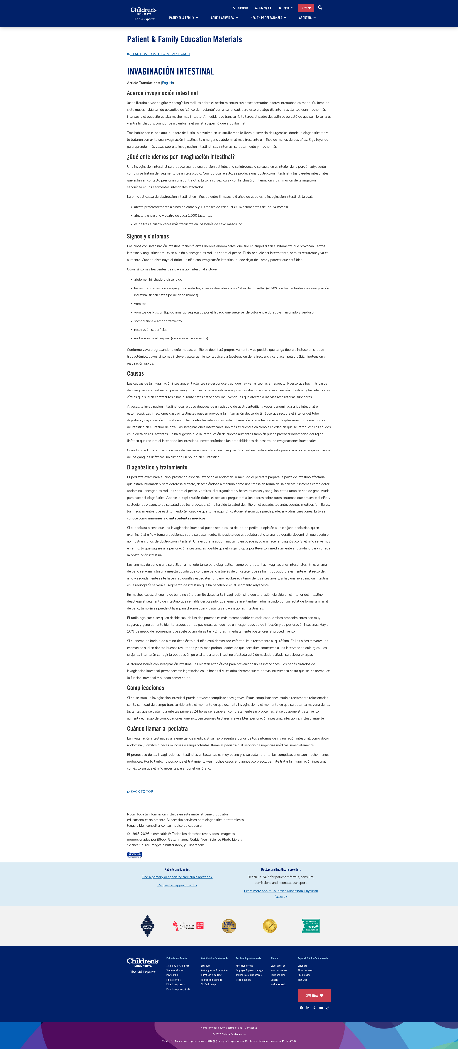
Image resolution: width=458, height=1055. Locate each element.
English (167, 83)
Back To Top (141, 791)
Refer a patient (243, 979)
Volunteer (302, 965)
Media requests (278, 984)
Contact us (251, 1027)
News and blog (278, 974)
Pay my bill (265, 8)
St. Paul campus (209, 984)
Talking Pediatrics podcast (249, 974)
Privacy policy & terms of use (225, 1027)
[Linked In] (308, 1007)
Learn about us (278, 965)
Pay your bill (172, 974)
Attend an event (305, 970)
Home (204, 1027)
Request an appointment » (177, 885)
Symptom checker (175, 970)
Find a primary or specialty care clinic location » (177, 877)
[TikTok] (327, 1007)
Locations (242, 8)
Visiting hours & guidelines (214, 970)
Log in (285, 8)
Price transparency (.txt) (178, 989)
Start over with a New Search (160, 54)
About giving (304, 974)
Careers (274, 979)
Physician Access (244, 965)
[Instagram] (314, 1007)
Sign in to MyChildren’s (177, 965)
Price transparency (175, 984)
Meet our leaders (279, 970)
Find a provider (173, 979)
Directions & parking (211, 974)
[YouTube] (321, 1007)
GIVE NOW (311, 995)
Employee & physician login (250, 970)
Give (304, 8)
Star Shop (302, 979)
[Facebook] (301, 1007)
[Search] (320, 7)
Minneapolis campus (211, 979)
